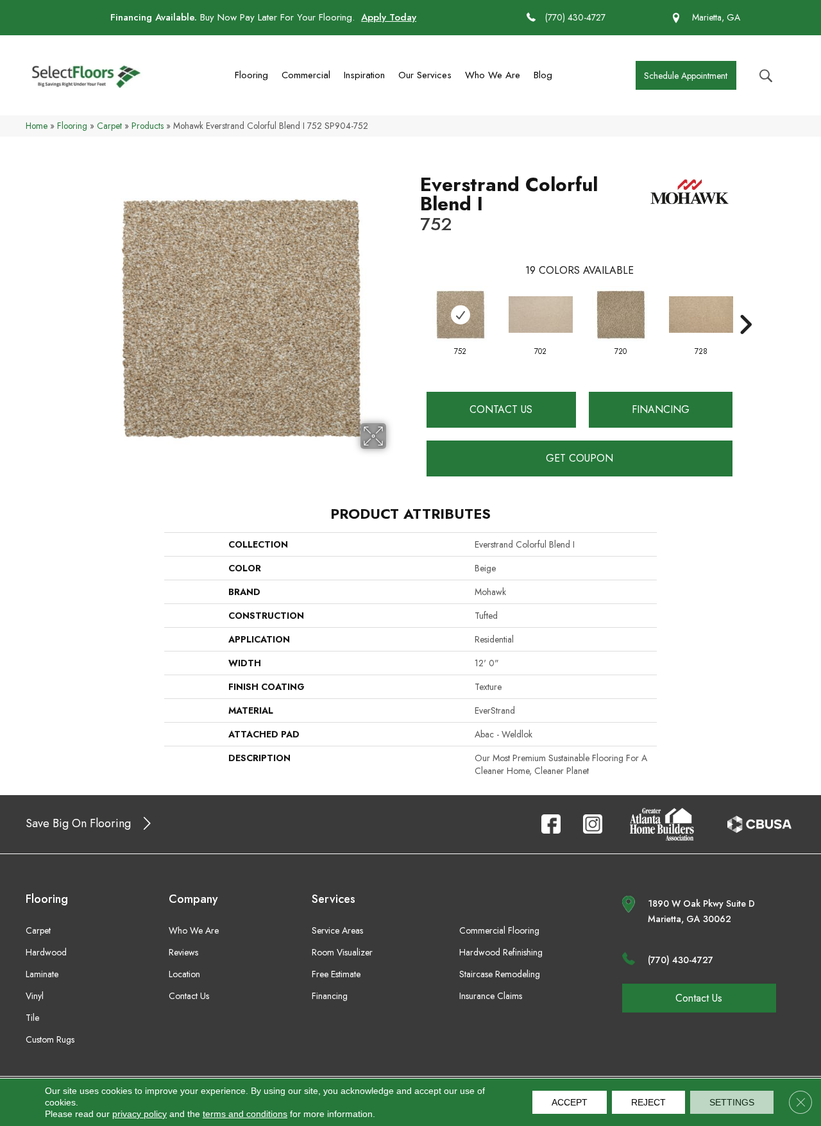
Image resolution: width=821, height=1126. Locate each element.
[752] (460, 315)
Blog (543, 75)
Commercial (306, 75)
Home (36, 125)
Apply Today (388, 17)
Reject (648, 1102)
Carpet (109, 125)
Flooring (251, 75)
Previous (413, 305)
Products (147, 125)
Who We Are (492, 75)
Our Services (425, 75)
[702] (540, 314)
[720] (621, 315)
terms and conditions (245, 1114)
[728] (701, 314)
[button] (686, 75)
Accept (570, 1102)
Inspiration (364, 75)
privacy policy (139, 1114)
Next (745, 305)
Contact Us (501, 409)
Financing (661, 409)
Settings (731, 1102)
